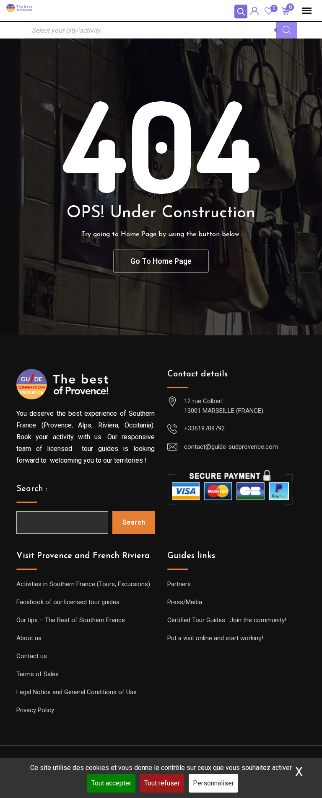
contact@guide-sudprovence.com (231, 446)
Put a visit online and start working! (215, 638)
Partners (179, 584)
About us (29, 638)
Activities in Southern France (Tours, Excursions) (83, 584)
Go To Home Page (161, 261)
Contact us (31, 656)
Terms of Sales (37, 674)
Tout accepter (111, 783)
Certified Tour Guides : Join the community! (226, 620)
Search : (31, 489)
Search (133, 522)
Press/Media (184, 602)
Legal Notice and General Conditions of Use (76, 692)
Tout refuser (162, 783)
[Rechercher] (286, 30)
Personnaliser (213, 783)
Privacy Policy (35, 710)
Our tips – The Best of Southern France (70, 620)
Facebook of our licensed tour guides (67, 602)
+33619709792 (204, 428)
